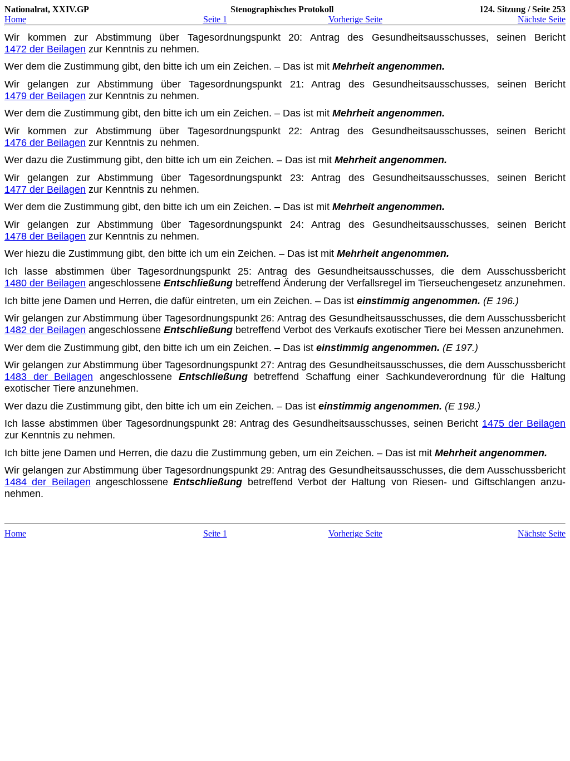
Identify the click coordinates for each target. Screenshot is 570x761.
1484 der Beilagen (47, 481)
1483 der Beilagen (48, 376)
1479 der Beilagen (45, 95)
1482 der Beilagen (45, 329)
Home (15, 19)
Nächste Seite (542, 19)
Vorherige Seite (355, 19)
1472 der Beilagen (45, 49)
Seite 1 (215, 19)
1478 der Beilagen (45, 236)
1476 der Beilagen (45, 142)
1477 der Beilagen (45, 189)
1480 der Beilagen (45, 283)
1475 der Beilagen (524, 423)
